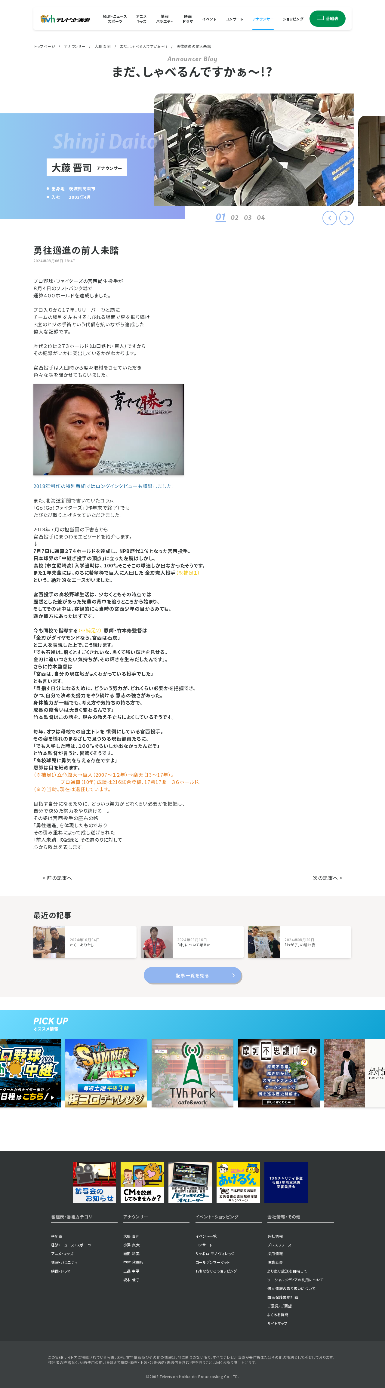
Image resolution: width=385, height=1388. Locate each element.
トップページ (44, 46)
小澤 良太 (131, 1244)
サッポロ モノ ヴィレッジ (215, 1253)
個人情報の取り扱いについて (291, 1288)
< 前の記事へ (57, 877)
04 (261, 217)
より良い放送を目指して (287, 1270)
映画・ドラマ (61, 1270)
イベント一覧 (206, 1236)
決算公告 (275, 1262)
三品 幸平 (131, 1270)
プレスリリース (279, 1244)
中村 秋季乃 (133, 1262)
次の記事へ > (328, 877)
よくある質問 (277, 1314)
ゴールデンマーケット (213, 1262)
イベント (209, 18)
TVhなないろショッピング (216, 1270)
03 (248, 217)
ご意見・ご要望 (279, 1305)
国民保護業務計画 (282, 1297)
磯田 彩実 (131, 1253)
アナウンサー (263, 18)
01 (221, 216)
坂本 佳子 (131, 1279)
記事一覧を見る (192, 975)
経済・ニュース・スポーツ (71, 1244)
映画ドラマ (188, 19)
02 (235, 217)
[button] (346, 218)
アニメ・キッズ (62, 1253)
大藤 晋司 (102, 46)
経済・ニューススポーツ (115, 19)
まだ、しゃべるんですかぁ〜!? (144, 46)
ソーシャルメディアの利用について (295, 1279)
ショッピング (293, 18)
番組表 (57, 1236)
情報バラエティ (165, 19)
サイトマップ (277, 1323)
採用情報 (275, 1253)
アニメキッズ (141, 19)
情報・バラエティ (64, 1262)
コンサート (234, 18)
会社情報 (275, 1236)
